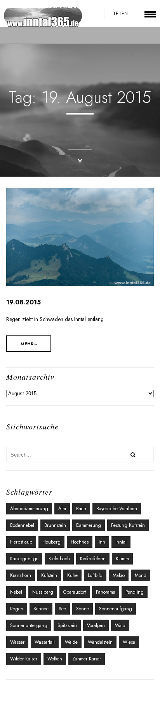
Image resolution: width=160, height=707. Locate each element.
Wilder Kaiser (23, 658)
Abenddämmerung (29, 508)
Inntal (121, 542)
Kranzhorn (20, 575)
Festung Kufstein (128, 525)
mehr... (29, 343)
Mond (140, 575)
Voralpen (96, 625)
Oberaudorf (74, 592)
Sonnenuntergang (28, 625)
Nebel (16, 592)
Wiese (129, 642)
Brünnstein (55, 525)
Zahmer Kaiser (86, 658)
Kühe (72, 575)
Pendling (134, 592)
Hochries (80, 542)
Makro (119, 575)
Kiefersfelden (93, 558)
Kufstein (49, 575)
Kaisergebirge (24, 558)
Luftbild (95, 575)
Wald (120, 625)
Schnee (41, 608)
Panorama (105, 592)
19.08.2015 (23, 302)
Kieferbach (59, 558)
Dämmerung (88, 525)
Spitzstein (67, 625)
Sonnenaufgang (115, 608)
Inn (102, 542)
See (62, 608)
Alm (62, 508)
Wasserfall (45, 642)
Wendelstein (100, 642)
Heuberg (51, 542)
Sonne (82, 608)
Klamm (122, 558)
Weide (71, 642)
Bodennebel (22, 525)
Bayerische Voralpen (116, 508)
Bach (81, 508)
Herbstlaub (21, 542)
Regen (16, 608)
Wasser (17, 642)
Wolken (54, 658)
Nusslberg (42, 592)
